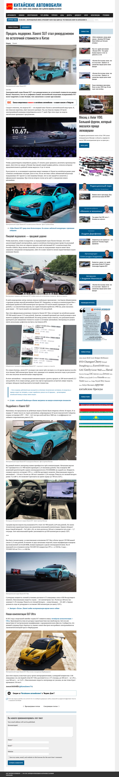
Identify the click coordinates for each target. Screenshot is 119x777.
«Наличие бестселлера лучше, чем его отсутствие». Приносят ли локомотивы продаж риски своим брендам (102, 63)
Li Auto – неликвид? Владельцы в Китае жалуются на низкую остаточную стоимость (40, 400)
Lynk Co (92, 377)
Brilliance (104, 358)
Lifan (81, 377)
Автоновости (11, 15)
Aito (80, 358)
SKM (106, 377)
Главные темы (85, 31)
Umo (89, 381)
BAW (93, 358)
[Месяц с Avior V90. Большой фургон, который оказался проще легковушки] (96, 113)
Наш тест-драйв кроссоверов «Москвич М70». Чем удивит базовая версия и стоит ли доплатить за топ (100, 52)
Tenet (86, 381)
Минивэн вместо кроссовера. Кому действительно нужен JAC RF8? (102, 195)
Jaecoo (96, 374)
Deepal (104, 362)
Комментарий (13, 725)
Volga (93, 381)
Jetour (106, 373)
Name (10, 740)
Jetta (111, 374)
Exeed (96, 365)
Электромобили (32, 15)
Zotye (84, 385)
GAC (81, 369)
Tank (81, 380)
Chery (98, 361)
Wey (102, 381)
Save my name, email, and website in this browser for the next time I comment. (36, 757)
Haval (109, 369)
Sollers (108, 377)
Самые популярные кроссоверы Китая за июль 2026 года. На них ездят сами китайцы (101, 87)
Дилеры (69, 15)
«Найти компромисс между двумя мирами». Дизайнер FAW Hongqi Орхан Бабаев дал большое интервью (101, 40)
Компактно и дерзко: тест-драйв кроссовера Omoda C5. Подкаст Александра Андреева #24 (101, 264)
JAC (91, 373)
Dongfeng (84, 365)
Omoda (100, 377)
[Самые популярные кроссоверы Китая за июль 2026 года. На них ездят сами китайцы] (84, 89)
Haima (104, 370)
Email (10, 746)
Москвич (91, 385)
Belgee (97, 358)
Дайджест (78, 15)
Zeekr (80, 385)
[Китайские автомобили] (59, 6)
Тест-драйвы (44, 15)
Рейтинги (54, 15)
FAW (102, 365)
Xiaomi (14, 43)
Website (10, 751)
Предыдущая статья (32, 706)
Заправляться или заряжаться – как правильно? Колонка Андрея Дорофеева (102, 242)
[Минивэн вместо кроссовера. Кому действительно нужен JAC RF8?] (84, 199)
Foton (107, 366)
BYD (81, 361)
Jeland (101, 374)
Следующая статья (51, 706)
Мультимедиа (95, 15)
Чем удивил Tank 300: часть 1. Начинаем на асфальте (100, 218)
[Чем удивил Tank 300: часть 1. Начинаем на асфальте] (84, 221)
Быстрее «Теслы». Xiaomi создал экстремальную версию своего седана (34, 608)
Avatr (84, 358)
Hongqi (86, 374)
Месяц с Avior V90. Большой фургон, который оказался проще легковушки (95, 124)
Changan (89, 361)
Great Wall (96, 369)
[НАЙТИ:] (103, 19)
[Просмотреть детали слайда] (41, 102)
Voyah (97, 381)
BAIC (89, 358)
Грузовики (106, 15)
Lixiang (86, 377)
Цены (62, 15)
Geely (87, 369)
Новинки (21, 15)
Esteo (91, 366)
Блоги (86, 15)
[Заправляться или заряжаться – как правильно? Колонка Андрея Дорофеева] (84, 244)
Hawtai (81, 374)
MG (96, 377)
